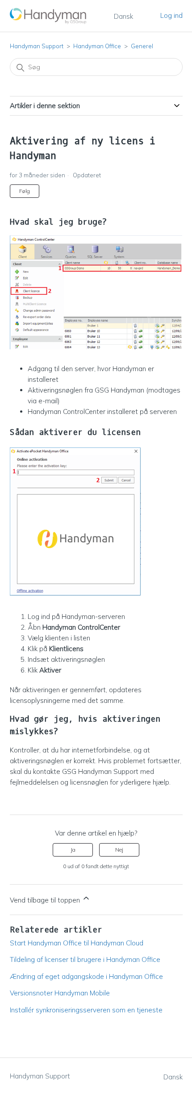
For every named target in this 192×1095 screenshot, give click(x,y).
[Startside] (49, 16)
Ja (73, 849)
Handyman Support (36, 46)
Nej (119, 849)
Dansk (123, 16)
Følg (24, 191)
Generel (142, 46)
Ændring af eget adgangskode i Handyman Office (86, 976)
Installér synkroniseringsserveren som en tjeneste (86, 1010)
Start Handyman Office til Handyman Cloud (76, 943)
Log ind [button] (171, 15)
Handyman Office (97, 46)
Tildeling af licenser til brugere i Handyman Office (85, 959)
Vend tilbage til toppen (46, 900)
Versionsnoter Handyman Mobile (60, 993)
